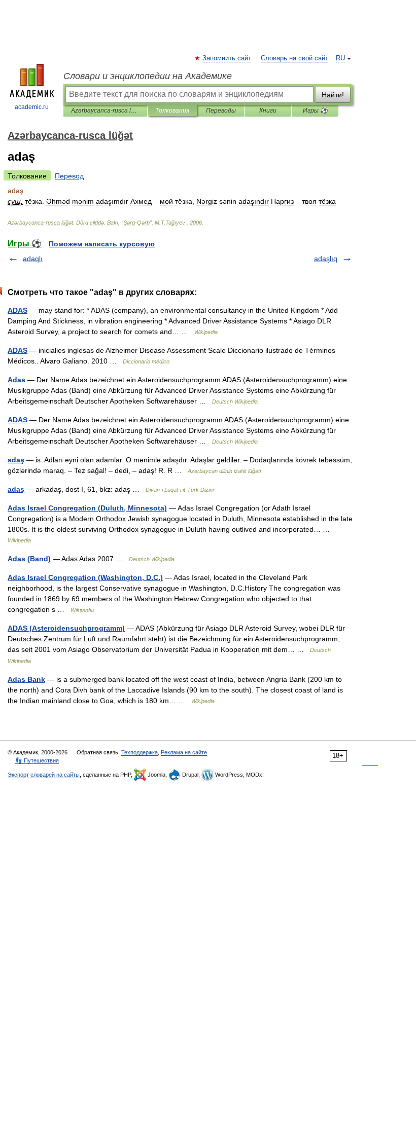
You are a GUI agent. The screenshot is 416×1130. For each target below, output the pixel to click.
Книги (267, 110)
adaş (16, 460)
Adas (16, 380)
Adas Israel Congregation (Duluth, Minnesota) (87, 508)
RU (340, 58)
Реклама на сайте (184, 752)
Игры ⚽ (315, 110)
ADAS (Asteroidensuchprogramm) (66, 628)
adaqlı (33, 258)
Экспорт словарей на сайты (44, 775)
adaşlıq (325, 258)
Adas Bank (26, 679)
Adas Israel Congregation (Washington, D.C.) (85, 577)
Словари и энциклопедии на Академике (147, 76)
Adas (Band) (29, 559)
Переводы (221, 110)
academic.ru (32, 107)
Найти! (333, 95)
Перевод (69, 176)
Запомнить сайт (227, 58)
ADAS (17, 310)
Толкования (172, 110)
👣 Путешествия (37, 760)
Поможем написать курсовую (102, 244)
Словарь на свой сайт (294, 58)
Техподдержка (139, 752)
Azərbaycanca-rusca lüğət (105, 110)
